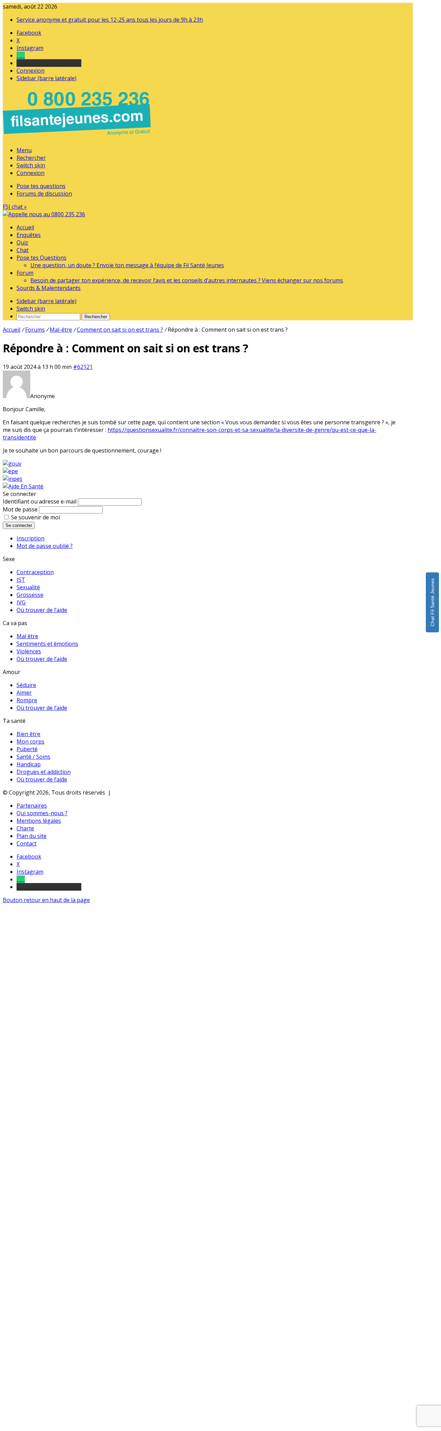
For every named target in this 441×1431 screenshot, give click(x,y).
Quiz (22, 242)
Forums (35, 329)
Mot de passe (20, 509)
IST (21, 579)
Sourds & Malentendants (49, 288)
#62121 (83, 367)
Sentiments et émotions (47, 643)
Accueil (25, 227)
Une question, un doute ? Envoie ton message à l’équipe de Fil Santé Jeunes (127, 265)
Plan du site (32, 836)
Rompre (27, 700)
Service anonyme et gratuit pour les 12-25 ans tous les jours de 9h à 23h (110, 19)
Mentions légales (39, 821)
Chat (23, 250)
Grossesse (30, 595)
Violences (29, 651)
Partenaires (32, 805)
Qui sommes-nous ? (42, 813)
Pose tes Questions (41, 257)
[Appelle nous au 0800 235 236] (78, 137)
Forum (25, 273)
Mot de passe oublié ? (45, 546)
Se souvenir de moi (35, 517)
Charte (25, 828)
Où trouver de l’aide (42, 610)
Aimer (24, 692)
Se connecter (19, 525)
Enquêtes (29, 235)
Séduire (26, 685)
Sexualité (28, 587)
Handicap (29, 764)
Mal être (27, 636)
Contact (27, 843)
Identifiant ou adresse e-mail (39, 501)
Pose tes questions (41, 186)
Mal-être (61, 329)
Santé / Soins (33, 756)
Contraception (35, 572)
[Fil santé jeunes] (44, 214)
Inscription (30, 538)
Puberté (27, 749)
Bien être (28, 734)
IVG (21, 602)
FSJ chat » (15, 206)
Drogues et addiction (44, 772)
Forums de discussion (44, 193)
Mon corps (30, 741)
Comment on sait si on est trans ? (120, 329)
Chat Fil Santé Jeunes (432, 602)
